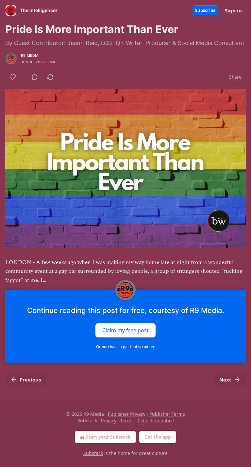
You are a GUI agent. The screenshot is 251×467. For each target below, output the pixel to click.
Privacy (108, 420)
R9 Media (30, 55)
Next (225, 379)
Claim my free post (125, 330)
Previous (30, 379)
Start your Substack (108, 437)
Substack (93, 453)
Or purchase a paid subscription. (125, 347)
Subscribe (205, 10)
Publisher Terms (167, 414)
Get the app (157, 437)
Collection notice (156, 420)
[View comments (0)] (34, 77)
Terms (127, 420)
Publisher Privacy (126, 414)
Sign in (233, 10)
